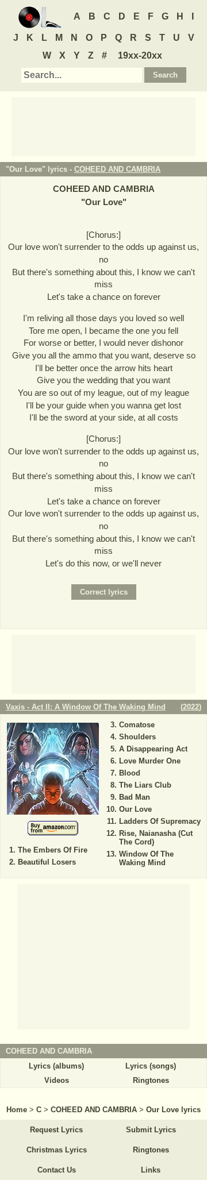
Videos (56, 1080)
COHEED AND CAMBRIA (117, 169)
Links (150, 1170)
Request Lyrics (56, 1129)
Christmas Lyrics (56, 1150)
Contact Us (56, 1170)
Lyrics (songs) (150, 1066)
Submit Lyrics (151, 1129)
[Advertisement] (103, 126)
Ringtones (151, 1080)
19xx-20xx (140, 55)
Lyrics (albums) (56, 1066)
